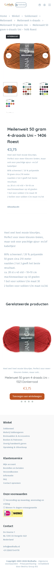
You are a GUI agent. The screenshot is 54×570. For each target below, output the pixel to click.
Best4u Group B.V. (29, 566)
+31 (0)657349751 (11, 550)
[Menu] (49, 5)
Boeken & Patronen (12, 440)
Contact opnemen (12, 483)
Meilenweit (6, 20)
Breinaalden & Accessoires (16, 436)
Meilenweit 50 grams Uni (14, 25)
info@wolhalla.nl (11, 546)
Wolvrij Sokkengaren (13, 432)
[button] (21, 401)
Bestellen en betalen (13, 468)
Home (3, 16)
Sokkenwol (31, 16)
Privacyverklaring (28, 564)
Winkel (16, 16)
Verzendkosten (10, 472)
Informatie (8, 475)
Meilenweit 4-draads (28, 20)
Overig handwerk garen (14, 443)
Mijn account (9, 464)
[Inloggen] (44, 5)
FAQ (5, 479)
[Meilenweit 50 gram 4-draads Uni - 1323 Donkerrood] (27, 338)
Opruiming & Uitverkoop (15, 447)
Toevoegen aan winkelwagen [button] (27, 396)
